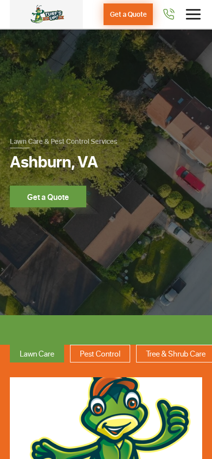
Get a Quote (128, 14)
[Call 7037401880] (168, 14)
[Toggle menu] (193, 14)
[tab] (37, 353)
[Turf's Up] (46, 14)
